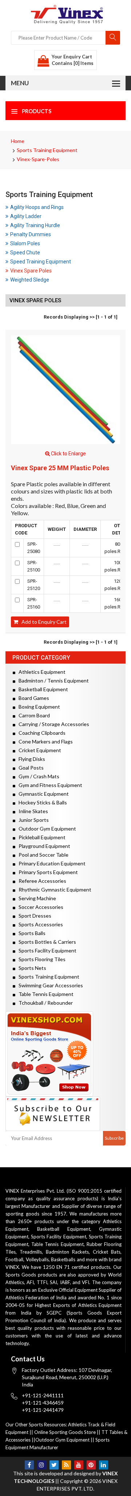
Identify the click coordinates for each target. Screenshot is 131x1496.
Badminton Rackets (67, 1252)
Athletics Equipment (40, 672)
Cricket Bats (106, 1252)
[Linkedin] (103, 1465)
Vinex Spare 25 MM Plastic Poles (60, 468)
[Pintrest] (91, 1465)
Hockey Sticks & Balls (41, 802)
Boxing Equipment (37, 707)
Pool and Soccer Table (41, 855)
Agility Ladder (25, 216)
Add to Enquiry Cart (42, 622)
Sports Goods (20, 1275)
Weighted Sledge (29, 280)
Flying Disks (30, 759)
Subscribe (114, 1138)
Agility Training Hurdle (35, 225)
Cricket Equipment (38, 750)
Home (17, 141)
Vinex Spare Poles (31, 271)
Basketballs (63, 1259)
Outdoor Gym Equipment (45, 828)
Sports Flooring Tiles (40, 959)
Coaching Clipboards (40, 733)
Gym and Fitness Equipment (48, 785)
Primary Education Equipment (50, 863)
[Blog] (66, 1465)
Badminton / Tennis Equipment (52, 680)
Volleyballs (37, 1259)
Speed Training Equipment (40, 262)
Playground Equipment (42, 846)
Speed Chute (25, 252)
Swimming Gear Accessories (49, 985)
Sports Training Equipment (47, 150)
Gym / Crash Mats (37, 776)
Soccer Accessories (39, 907)
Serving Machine (35, 898)
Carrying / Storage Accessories (52, 724)
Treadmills (31, 1252)
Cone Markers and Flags (44, 741)
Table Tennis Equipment (44, 994)
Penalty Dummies (30, 234)
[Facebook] (29, 1465)
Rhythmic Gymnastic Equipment (53, 889)
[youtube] (78, 1465)
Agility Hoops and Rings (37, 207)
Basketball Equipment (41, 689)
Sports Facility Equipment (45, 950)
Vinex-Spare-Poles (38, 159)
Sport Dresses (33, 916)
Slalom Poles (25, 243)
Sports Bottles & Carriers (45, 942)
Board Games (32, 698)
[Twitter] (54, 1465)
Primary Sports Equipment (46, 872)
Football (14, 1259)
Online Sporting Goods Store (65, 1432)
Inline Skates (31, 811)
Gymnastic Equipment (42, 794)
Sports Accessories (39, 924)
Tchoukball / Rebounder (44, 1003)
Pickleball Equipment (40, 837)
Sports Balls (30, 933)
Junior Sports (32, 820)
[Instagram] (41, 1465)
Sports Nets (30, 968)
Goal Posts (29, 768)
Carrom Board (32, 715)
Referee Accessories (40, 881)
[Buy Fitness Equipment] (65, 1054)
